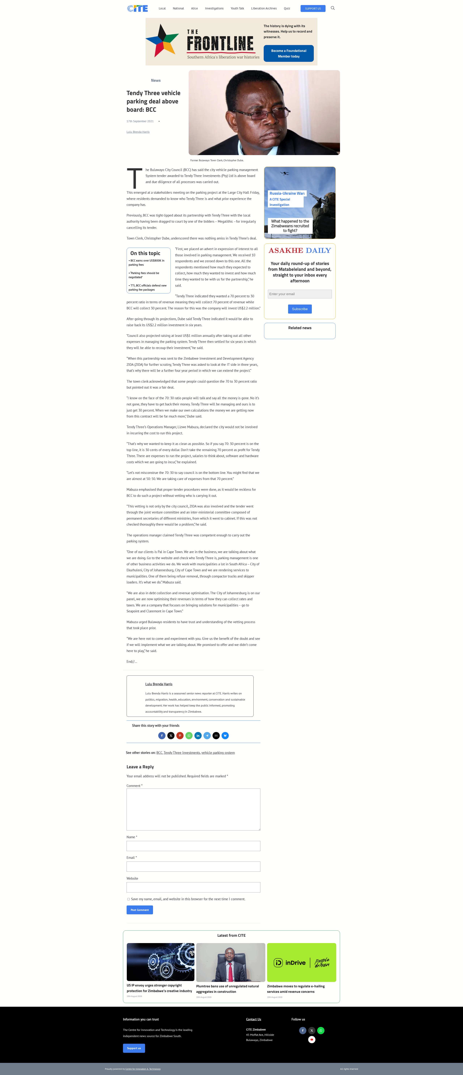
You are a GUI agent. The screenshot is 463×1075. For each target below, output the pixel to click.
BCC (159, 752)
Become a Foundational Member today (288, 53)
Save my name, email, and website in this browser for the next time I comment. (188, 899)
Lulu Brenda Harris (138, 132)
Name (132, 837)
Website (132, 878)
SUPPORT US (313, 8)
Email (132, 857)
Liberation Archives (264, 8)
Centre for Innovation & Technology (143, 1068)
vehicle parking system (218, 752)
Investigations (214, 8)
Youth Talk (237, 8)
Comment (135, 785)
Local (162, 8)
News (156, 80)
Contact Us (253, 1019)
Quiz (287, 8)
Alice (194, 8)
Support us (134, 1048)
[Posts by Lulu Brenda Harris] (136, 689)
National (178, 8)
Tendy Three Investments (182, 752)
